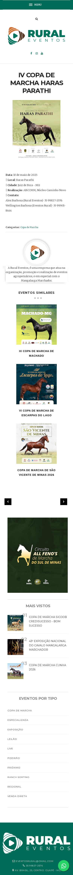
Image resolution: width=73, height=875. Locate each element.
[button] (36, 5)
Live (10, 748)
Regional (14, 786)
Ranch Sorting (18, 777)
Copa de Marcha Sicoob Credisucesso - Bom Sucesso (48, 621)
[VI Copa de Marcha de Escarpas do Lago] (36, 384)
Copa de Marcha (29, 227)
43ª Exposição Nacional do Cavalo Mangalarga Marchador (47, 645)
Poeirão (13, 758)
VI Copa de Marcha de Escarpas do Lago (36, 413)
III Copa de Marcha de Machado (36, 353)
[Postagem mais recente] (8, 501)
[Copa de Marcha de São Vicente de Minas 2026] (36, 443)
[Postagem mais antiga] (64, 501)
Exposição (15, 729)
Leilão (12, 739)
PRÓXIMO (13, 767)
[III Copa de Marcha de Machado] (36, 324)
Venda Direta (17, 796)
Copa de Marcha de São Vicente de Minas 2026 (36, 472)
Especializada (17, 720)
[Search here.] (36, 18)
